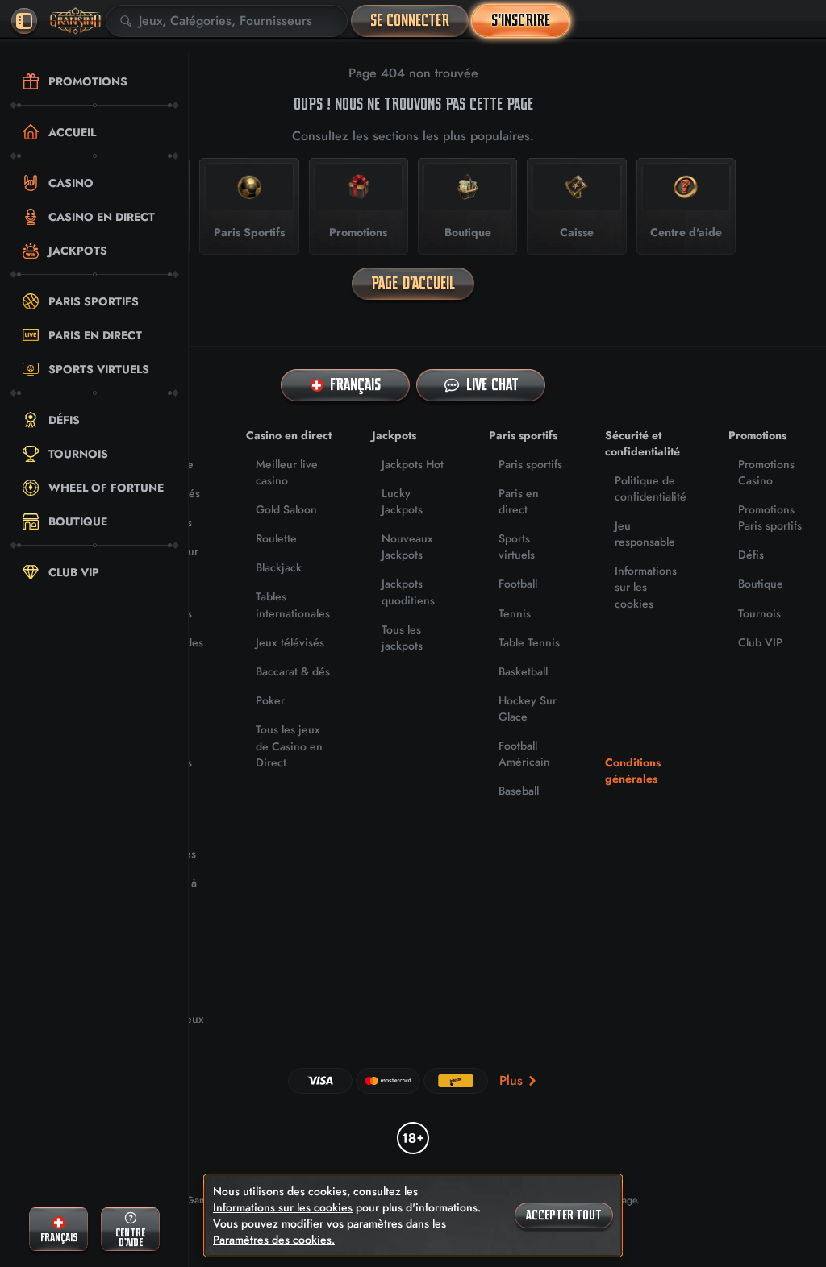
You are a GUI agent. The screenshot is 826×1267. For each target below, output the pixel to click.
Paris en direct (519, 501)
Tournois (759, 613)
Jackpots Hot (413, 464)
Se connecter (409, 20)
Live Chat (492, 385)
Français (355, 385)
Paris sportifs (530, 464)
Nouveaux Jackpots (407, 546)
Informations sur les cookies (646, 587)
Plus (511, 1080)
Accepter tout (564, 1215)
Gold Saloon (286, 509)
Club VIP (760, 642)
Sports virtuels (517, 546)
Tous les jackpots (402, 637)
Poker (270, 700)
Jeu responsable (645, 533)
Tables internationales (293, 604)
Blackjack (279, 567)
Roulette (276, 538)
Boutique (760, 583)
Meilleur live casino (287, 472)
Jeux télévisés (290, 642)
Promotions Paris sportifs (770, 517)
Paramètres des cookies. (274, 1239)
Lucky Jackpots (402, 501)
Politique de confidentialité (650, 488)
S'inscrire (520, 20)
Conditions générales (633, 770)
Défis (751, 554)
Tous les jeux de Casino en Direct (289, 745)
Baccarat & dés (293, 671)
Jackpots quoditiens (408, 591)
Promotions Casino (766, 472)
